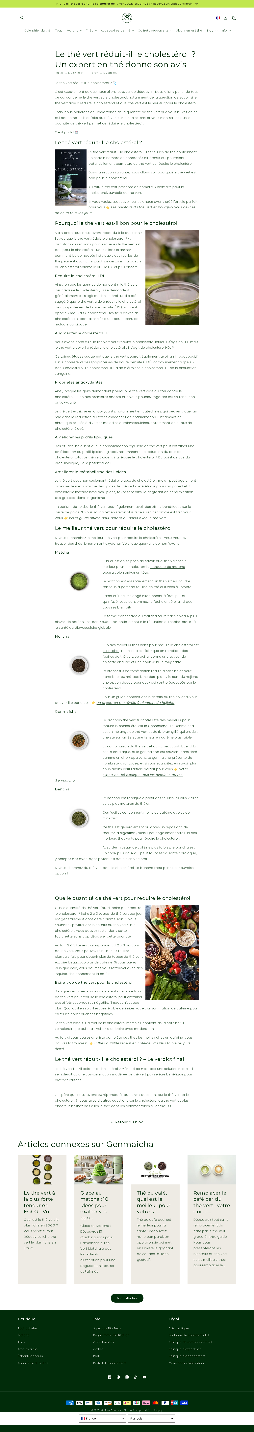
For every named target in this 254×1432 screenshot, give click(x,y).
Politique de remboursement (191, 1342)
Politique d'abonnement (187, 1356)
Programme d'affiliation (111, 1335)
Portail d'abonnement (110, 1363)
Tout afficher (127, 1298)
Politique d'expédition (185, 1349)
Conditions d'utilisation (186, 1363)
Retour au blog (129, 1122)
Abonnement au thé (33, 1363)
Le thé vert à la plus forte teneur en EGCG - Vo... (39, 1202)
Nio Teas (105, 1410)
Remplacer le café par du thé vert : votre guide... (211, 1202)
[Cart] (234, 17)
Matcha (24, 1335)
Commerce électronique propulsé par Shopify (137, 1410)
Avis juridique (179, 1328)
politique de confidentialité (189, 1335)
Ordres (98, 1349)
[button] (22, 17)
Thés (21, 1342)
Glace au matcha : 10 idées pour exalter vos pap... (94, 1205)
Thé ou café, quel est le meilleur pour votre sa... (154, 1202)
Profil (97, 1356)
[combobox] (102, 1418)
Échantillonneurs (30, 1356)
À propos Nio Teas (107, 1328)
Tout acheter (27, 1328)
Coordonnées (103, 1342)
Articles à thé (28, 1349)
